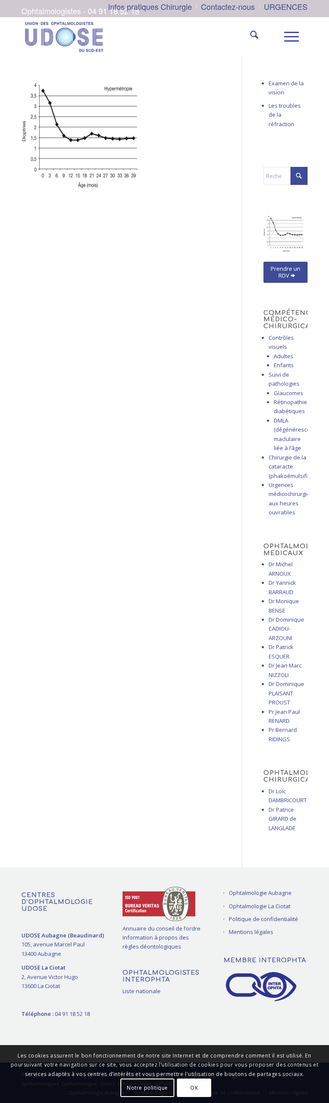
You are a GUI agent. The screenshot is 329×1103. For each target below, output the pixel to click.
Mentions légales (251, 932)
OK (194, 1087)
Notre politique (147, 1087)
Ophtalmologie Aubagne (260, 893)
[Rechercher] (250, 36)
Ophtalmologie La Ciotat (259, 906)
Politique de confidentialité (263, 919)
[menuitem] (150, 6)
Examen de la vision (286, 87)
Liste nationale (142, 991)
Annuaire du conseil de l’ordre (161, 928)
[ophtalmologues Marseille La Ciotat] (63, 36)
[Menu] (287, 36)
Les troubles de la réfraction (285, 115)
